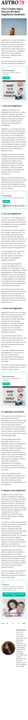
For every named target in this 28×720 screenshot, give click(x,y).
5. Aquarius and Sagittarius (13, 490)
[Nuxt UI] (12, 2)
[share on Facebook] (7, 623)
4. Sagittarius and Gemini (12, 412)
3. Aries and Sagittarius (11, 308)
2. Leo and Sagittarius (11, 214)
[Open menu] (26, 2)
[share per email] (24, 623)
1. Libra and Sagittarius (11, 106)
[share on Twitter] (18, 623)
